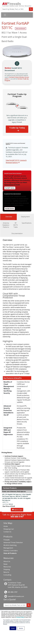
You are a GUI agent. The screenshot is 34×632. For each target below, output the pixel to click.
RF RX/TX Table (15, 225)
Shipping (6, 569)
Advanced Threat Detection (13, 542)
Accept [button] (13, 628)
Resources (7, 567)
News (5, 564)
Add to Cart (18, 510)
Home (5, 526)
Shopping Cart (8, 529)
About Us (6, 561)
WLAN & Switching (10, 545)
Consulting (7, 575)
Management (8, 548)
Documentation (17, 233)
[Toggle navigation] (5, 15)
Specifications (26, 223)
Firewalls (6, 540)
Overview (8, 217)
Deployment (25, 217)
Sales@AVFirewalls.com (16, 596)
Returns (6, 572)
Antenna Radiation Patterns (6, 225)
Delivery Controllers (10, 551)
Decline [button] (21, 628)
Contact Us (7, 532)
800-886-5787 (12, 592)
